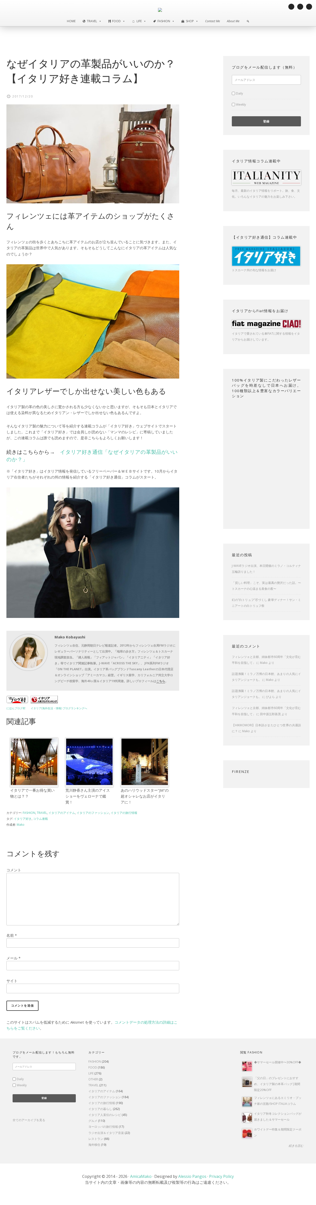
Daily (239, 93)
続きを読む (296, 1146)
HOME (71, 21)
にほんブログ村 (15, 708)
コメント (13, 869)
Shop (190, 21)
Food (116, 21)
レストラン (95, 1139)
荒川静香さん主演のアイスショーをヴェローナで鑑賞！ (87, 796)
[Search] (248, 21)
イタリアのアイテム (61, 813)
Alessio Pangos (192, 1176)
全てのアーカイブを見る (29, 1120)
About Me (233, 21)
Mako (264, 663)
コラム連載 (40, 819)
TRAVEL (42, 813)
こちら (160, 681)
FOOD (92, 1067)
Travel (92, 21)
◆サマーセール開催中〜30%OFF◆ (277, 1062)
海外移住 (94, 1145)
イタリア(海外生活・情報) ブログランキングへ (59, 708)
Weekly (241, 104)
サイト (12, 980)
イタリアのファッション (93, 813)
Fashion (164, 21)
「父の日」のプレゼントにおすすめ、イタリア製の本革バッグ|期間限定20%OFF (277, 1084)
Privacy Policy (221, 1176)
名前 (11, 935)
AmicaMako (141, 1176)
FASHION (29, 813)
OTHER (93, 1079)
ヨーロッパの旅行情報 (103, 1127)
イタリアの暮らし (100, 1109)
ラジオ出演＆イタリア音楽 (106, 1133)
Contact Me (212, 21)
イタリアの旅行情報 (124, 813)
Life (139, 21)
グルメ (92, 1121)
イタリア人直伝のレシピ (104, 1115)
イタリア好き (23, 819)
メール (13, 958)
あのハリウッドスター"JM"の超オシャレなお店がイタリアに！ (145, 796)
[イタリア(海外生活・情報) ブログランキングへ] (44, 701)
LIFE (91, 1073)
